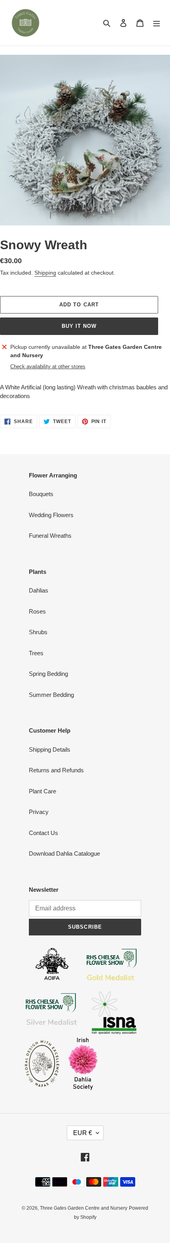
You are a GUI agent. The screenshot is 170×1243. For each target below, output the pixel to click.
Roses (37, 611)
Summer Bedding (51, 694)
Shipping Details (49, 749)
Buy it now (79, 326)
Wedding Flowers (51, 515)
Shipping (45, 272)
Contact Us (43, 832)
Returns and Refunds (56, 770)
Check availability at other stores (47, 366)
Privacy (39, 811)
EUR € (82, 1132)
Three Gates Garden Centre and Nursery (83, 1208)
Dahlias (38, 590)
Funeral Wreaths (50, 535)
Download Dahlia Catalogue (64, 853)
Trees (36, 653)
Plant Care (42, 791)
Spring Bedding (48, 673)
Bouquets (41, 494)
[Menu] (156, 22)
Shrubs (38, 632)
